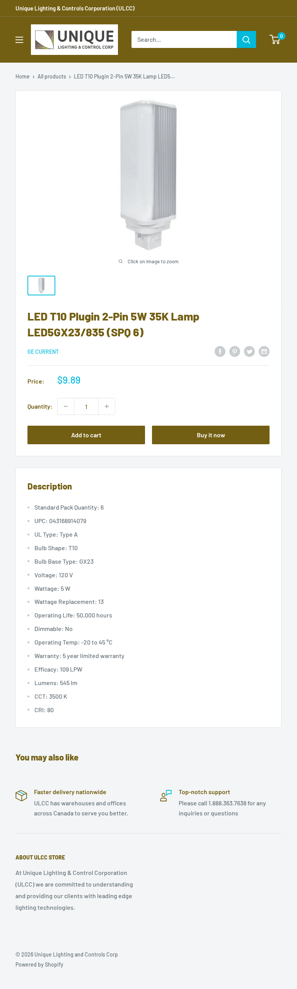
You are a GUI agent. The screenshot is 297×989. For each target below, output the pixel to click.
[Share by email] (264, 351)
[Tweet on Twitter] (249, 351)
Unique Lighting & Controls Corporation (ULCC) (75, 8)
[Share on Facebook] (220, 351)
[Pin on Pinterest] (234, 351)
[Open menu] (19, 40)
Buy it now (211, 434)
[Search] (246, 39)
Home (22, 76)
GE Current (43, 351)
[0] (275, 39)
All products (52, 76)
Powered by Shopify (39, 964)
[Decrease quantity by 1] (66, 406)
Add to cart (86, 434)
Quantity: (40, 406)
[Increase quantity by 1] (107, 406)
